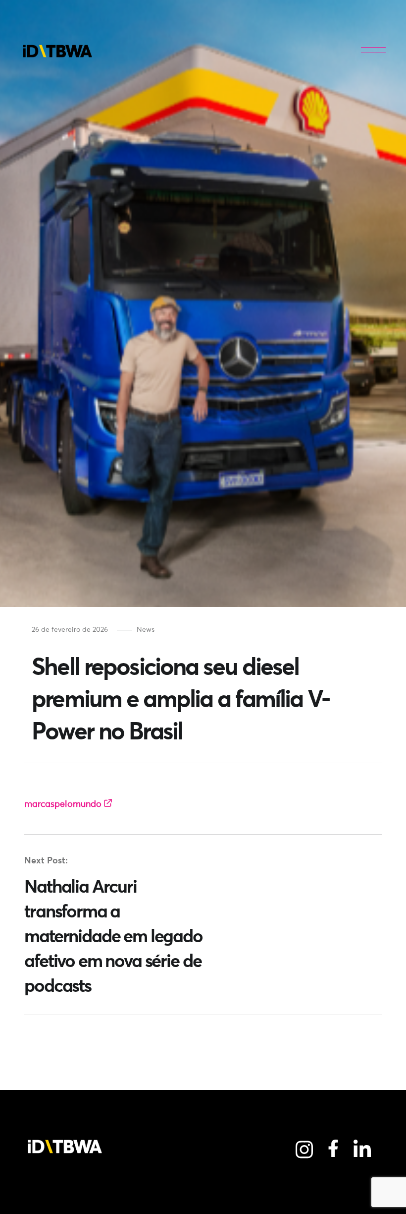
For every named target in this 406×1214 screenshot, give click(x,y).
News (145, 629)
